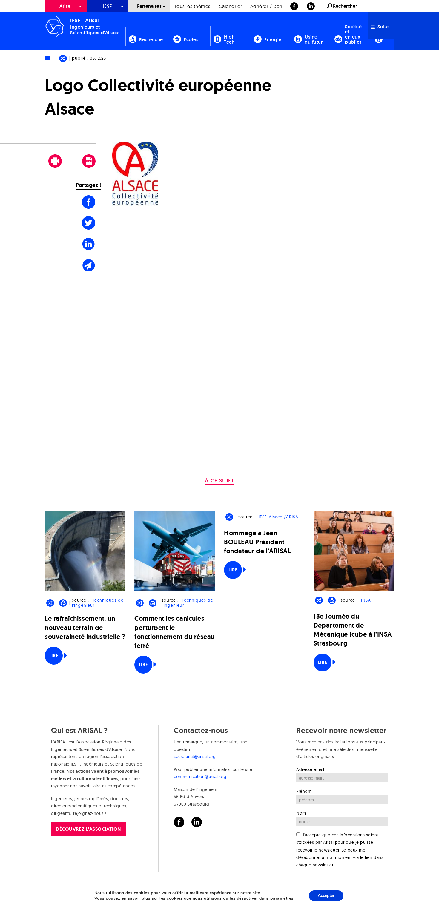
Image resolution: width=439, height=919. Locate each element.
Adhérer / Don (266, 6)
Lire (53, 655)
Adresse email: (311, 769)
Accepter (326, 895)
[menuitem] (66, 6)
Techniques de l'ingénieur (97, 602)
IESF (107, 6)
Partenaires (149, 6)
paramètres (281, 898)
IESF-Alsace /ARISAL (279, 517)
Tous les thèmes (192, 6)
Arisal (65, 6)
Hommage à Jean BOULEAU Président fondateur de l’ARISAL (257, 542)
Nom (301, 813)
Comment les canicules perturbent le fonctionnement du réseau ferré (174, 632)
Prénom (303, 791)
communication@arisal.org (200, 776)
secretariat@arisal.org (195, 756)
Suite (382, 27)
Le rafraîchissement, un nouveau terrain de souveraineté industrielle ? (85, 627)
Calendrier (230, 6)
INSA (366, 600)
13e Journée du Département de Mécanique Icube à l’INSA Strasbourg (353, 630)
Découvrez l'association (88, 829)
